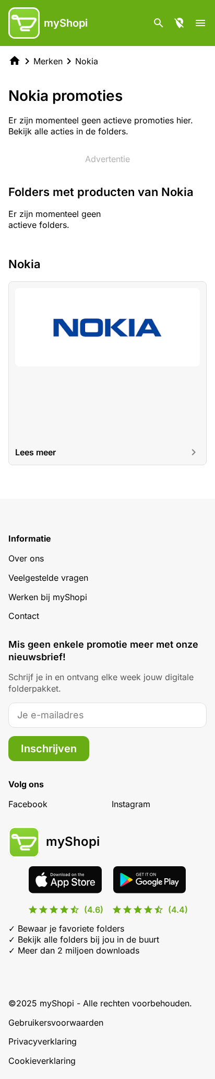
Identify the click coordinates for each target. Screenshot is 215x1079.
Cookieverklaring (42, 1060)
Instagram (131, 804)
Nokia (86, 61)
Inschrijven (49, 748)
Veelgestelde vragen (48, 577)
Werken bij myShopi (47, 597)
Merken (48, 61)
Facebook (27, 804)
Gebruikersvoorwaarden (55, 1022)
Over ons (26, 558)
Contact (23, 616)
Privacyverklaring (42, 1041)
